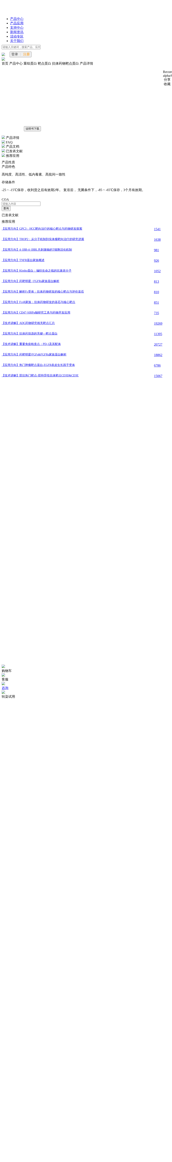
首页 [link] (5, 63)
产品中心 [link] (16, 63)
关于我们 (16, 41)
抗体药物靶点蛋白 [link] (66, 63)
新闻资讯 (16, 32)
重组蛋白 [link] (30, 63)
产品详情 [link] (86, 63)
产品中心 (16, 19)
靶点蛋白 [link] (45, 63)
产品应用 (16, 23)
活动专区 (16, 36)
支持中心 (16, 27)
